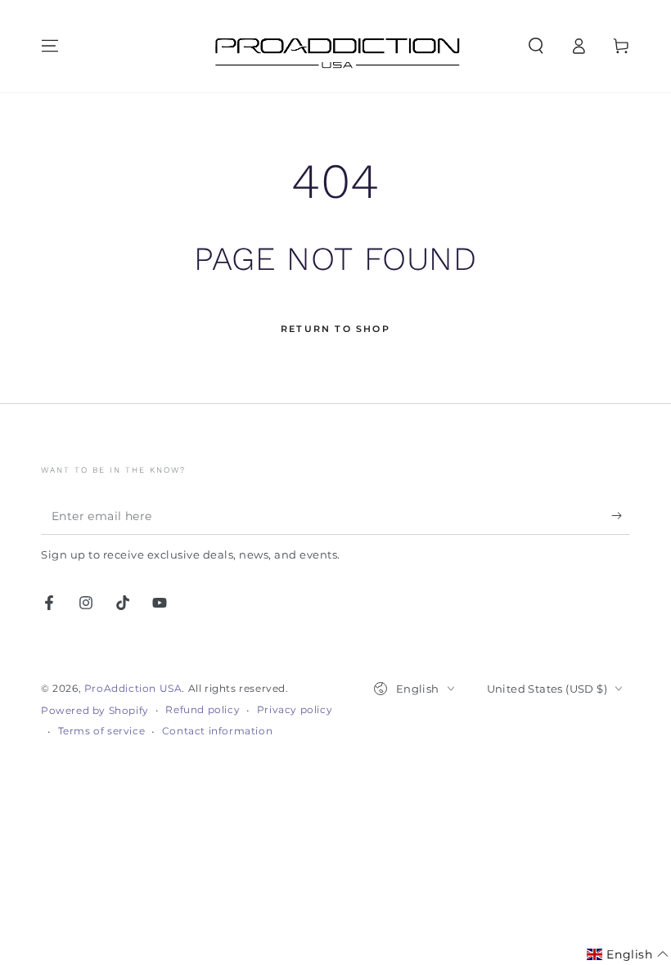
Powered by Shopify (95, 710)
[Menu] (50, 46)
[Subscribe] (620, 516)
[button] (536, 46)
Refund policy (202, 709)
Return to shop (335, 328)
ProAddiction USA (133, 688)
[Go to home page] (335, 46)
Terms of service (102, 731)
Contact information (217, 731)
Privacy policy (294, 709)
